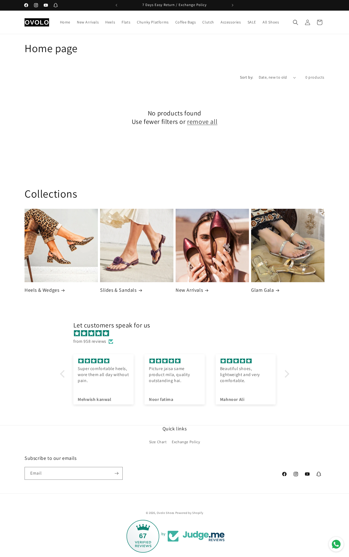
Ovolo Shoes (165, 513)
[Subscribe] (116, 473)
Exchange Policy (186, 441)
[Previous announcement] (116, 5)
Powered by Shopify (189, 513)
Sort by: (246, 77)
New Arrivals (189, 290)
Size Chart (158, 441)
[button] (296, 22)
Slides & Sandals (118, 290)
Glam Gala (262, 290)
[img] (177, 333)
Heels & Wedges (42, 290)
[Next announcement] (233, 5)
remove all (202, 121)
